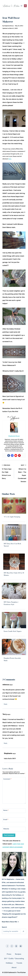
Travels (19, 963)
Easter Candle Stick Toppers (13, 631)
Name (6, 810)
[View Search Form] (25, 5)
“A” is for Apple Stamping (12, 517)
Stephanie (8, 753)
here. (10, 159)
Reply (5, 704)
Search (4, 927)
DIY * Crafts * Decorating (14, 958)
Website (6, 829)
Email (5, 819)
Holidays (9, 963)
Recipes (18, 954)
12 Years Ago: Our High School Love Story (7, 471)
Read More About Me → (10, 922)
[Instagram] (12, 455)
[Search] (23, 931)
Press (9, 954)
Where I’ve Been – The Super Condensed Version (22, 473)
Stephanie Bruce (9, 25)
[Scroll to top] (24, 973)
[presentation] (14, 505)
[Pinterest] (19, 455)
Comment (7, 779)
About (14, 967)
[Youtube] (15, 455)
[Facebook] (8, 455)
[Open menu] (21, 5)
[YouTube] (20, 946)
